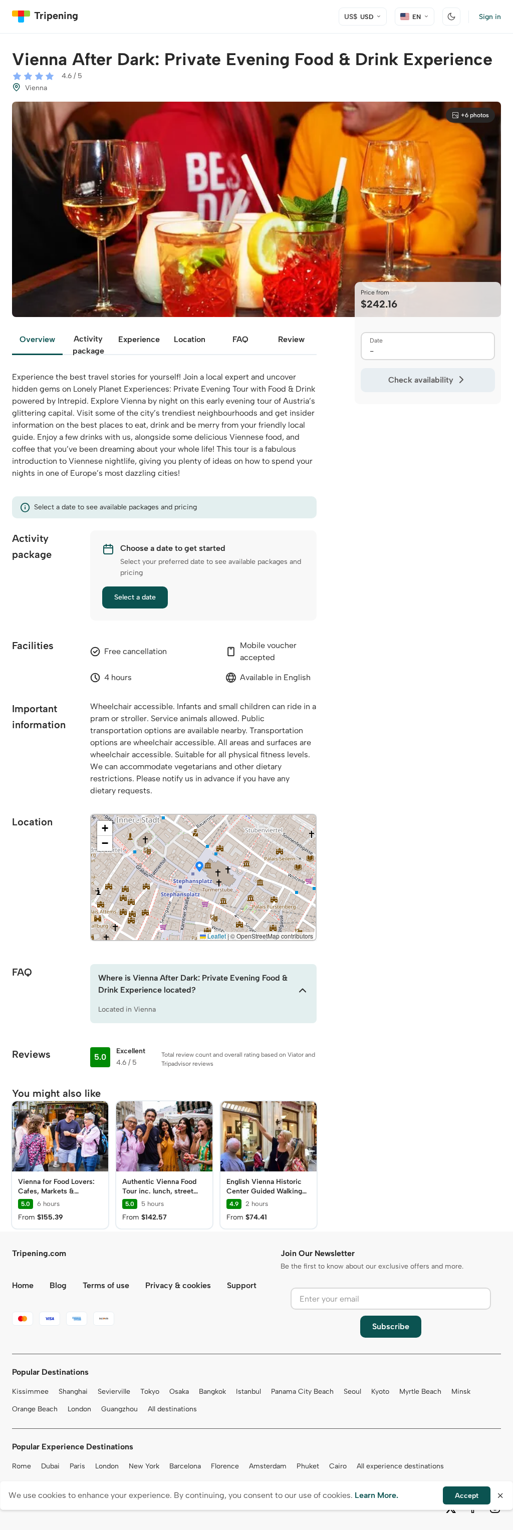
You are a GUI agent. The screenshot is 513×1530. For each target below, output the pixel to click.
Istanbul (248, 1391)
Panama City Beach (302, 1391)
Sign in (490, 17)
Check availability (420, 380)
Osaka (179, 1391)
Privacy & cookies (178, 1285)
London (79, 1409)
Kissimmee (30, 1391)
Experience (139, 339)
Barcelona (185, 1466)
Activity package (88, 344)
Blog (58, 1285)
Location (189, 339)
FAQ (240, 339)
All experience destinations (400, 1466)
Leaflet (216, 936)
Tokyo (149, 1391)
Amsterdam (268, 1466)
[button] (199, 867)
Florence (225, 1466)
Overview (37, 339)
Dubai (50, 1466)
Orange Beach (35, 1409)
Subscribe (390, 1326)
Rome (21, 1466)
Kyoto (380, 1391)
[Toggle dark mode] (451, 17)
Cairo (338, 1466)
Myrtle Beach (420, 1391)
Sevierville (114, 1391)
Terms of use (106, 1285)
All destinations (172, 1409)
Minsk (460, 1391)
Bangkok (212, 1391)
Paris (77, 1466)
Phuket (308, 1466)
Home (23, 1285)
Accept (466, 1495)
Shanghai (73, 1391)
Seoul (352, 1391)
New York (144, 1466)
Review (291, 339)
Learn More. (376, 1495)
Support (241, 1285)
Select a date (135, 597)
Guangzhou (119, 1409)
